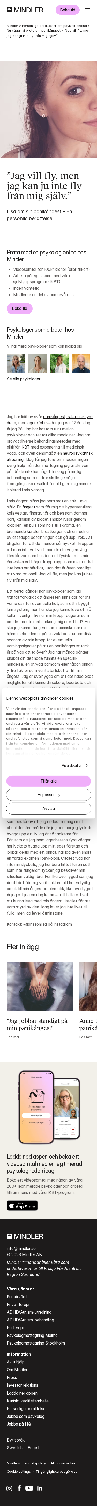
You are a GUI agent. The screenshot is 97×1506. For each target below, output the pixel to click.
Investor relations (22, 1385)
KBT (25, 447)
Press (12, 1377)
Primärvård (17, 1296)
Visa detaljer (72, 765)
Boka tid (67, 9)
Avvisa (48, 808)
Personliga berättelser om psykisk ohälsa (54, 26)
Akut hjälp (16, 1362)
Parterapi (15, 1327)
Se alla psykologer (23, 379)
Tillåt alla (48, 781)
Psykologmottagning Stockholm (36, 1343)
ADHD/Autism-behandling (30, 1319)
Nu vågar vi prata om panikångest (34, 30)
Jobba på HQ (19, 1424)
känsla (33, 531)
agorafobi (36, 422)
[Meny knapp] (87, 9)
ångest (29, 506)
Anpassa (46, 794)
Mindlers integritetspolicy (26, 1463)
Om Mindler (17, 1369)
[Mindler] (25, 9)
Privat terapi (18, 1304)
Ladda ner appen (22, 1393)
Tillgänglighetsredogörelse (56, 1472)
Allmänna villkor (63, 1463)
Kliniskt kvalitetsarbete (28, 1400)
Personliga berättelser (27, 1408)
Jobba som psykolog (25, 1416)
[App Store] (22, 1205)
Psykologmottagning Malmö (32, 1335)
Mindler (12, 26)
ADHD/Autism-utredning (29, 1312)
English (34, 1447)
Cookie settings (19, 1472)
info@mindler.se (21, 1248)
